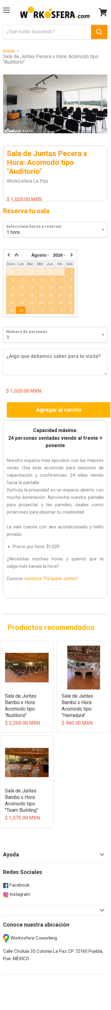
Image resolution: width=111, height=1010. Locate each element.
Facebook (18, 885)
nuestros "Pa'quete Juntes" (51, 578)
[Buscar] (99, 32)
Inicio (9, 51)
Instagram (19, 894)
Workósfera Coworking (33, 938)
